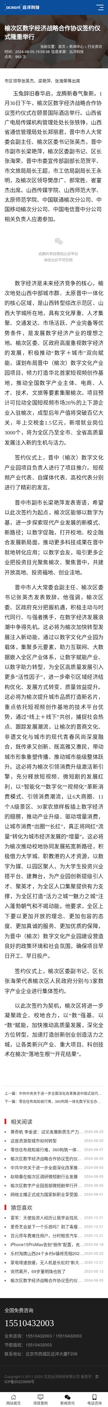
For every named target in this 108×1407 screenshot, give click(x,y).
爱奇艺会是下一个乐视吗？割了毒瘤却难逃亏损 (54, 1226)
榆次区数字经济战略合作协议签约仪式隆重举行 (54, 1158)
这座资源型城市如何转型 (33, 1141)
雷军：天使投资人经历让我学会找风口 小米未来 (55, 1217)
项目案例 (40, 1403)
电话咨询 (94, 1403)
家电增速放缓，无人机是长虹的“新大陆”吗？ (51, 1262)
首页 (61, 46)
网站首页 (13, 1403)
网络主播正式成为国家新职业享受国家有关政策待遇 (58, 1194)
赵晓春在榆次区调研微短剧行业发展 (44, 1176)
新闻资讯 (67, 1403)
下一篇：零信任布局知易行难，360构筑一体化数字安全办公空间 (54, 1101)
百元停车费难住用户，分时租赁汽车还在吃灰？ (54, 1235)
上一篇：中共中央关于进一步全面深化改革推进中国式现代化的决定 (54, 1093)
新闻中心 (76, 46)
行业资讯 (95, 46)
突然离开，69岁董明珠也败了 (38, 1271)
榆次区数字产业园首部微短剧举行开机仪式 (50, 1185)
